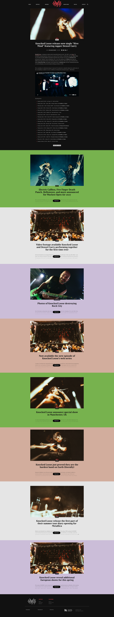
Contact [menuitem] (84, 4)
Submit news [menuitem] (66, 4)
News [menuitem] (29, 4)
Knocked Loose (38, 54)
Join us (50, 601)
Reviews (40, 603)
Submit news (51, 602)
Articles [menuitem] (37, 4)
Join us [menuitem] (75, 4)
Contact (50, 603)
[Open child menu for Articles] (40, 4)
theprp (73, 54)
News (57, 39)
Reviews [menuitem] (47, 4)
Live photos (57, 299)
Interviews (41, 602)
